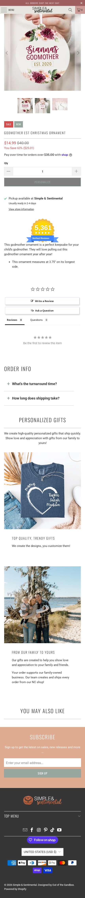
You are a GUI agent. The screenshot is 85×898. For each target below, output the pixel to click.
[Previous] (7, 53)
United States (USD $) (40, 852)
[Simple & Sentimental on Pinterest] (46, 830)
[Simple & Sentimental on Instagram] (39, 830)
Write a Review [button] (44, 301)
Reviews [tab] (12, 320)
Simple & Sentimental (25, 884)
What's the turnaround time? (34, 384)
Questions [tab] (36, 320)
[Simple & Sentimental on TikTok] (53, 830)
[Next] (78, 53)
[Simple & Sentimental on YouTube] (59, 830)
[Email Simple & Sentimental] (25, 830)
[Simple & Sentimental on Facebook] (32, 830)
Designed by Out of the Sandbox (56, 884)
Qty (6, 163)
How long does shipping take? (36, 398)
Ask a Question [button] (44, 310)
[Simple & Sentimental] (42, 10)
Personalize (43, 182)
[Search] (70, 10)
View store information (21, 209)
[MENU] (2, 10)
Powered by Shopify (15, 889)
